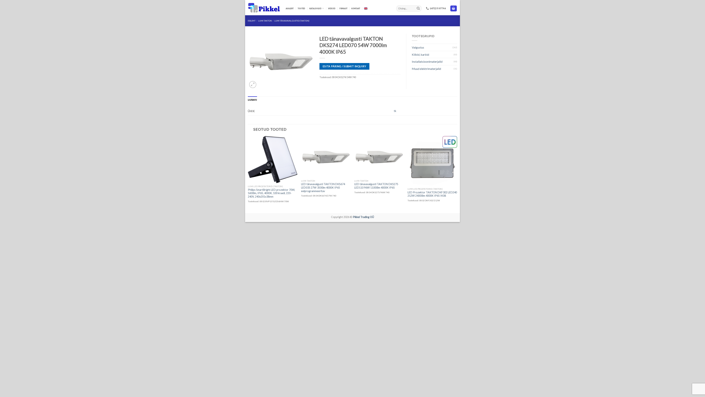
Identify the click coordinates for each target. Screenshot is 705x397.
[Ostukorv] (453, 9)
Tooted (301, 8)
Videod (331, 8)
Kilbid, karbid (420, 54)
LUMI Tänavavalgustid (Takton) (291, 20)
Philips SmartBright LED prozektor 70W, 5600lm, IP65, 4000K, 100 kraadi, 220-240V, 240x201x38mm (271, 193)
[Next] (457, 174)
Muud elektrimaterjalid (426, 68)
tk (395, 110)
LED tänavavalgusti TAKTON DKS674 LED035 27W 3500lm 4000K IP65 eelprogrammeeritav (323, 187)
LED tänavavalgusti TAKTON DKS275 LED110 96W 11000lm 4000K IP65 (376, 186)
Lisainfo (252, 100)
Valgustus (418, 47)
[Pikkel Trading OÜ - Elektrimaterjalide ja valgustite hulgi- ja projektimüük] (264, 8)
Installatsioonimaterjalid (427, 61)
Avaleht (290, 8)
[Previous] (248, 174)
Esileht (252, 20)
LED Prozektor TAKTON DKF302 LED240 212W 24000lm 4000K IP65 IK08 (432, 194)
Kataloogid (315, 8)
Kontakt (355, 8)
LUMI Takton (265, 20)
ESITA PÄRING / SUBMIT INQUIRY (344, 66)
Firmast (343, 8)
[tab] (252, 100)
